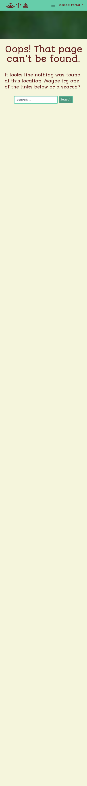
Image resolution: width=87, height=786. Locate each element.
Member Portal (70, 5)
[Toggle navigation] (53, 5)
